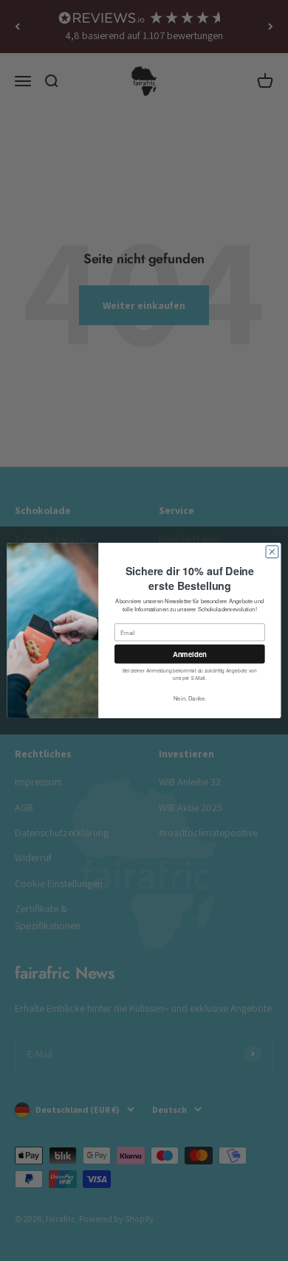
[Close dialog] (272, 552)
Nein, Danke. (190, 698)
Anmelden (190, 654)
